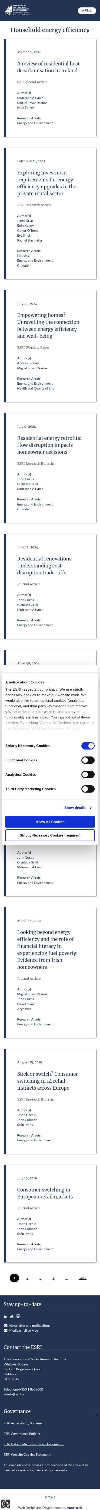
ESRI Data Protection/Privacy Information (34, 1444)
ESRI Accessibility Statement (24, 1423)
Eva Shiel (23, 235)
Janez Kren (25, 220)
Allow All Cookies (50, 822)
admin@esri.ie (14, 1394)
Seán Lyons (25, 1125)
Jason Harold (26, 1115)
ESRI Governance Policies (22, 1434)
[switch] (88, 760)
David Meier (26, 1004)
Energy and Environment (35, 123)
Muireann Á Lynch (30, 98)
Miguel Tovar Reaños (32, 103)
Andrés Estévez (28, 363)
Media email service (23, 1330)
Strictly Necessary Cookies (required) (50, 835)
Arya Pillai (24, 1009)
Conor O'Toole (27, 230)
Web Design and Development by (50, 1508)
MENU (87, 11)
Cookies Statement (48, 728)
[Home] (17, 15)
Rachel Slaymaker (30, 240)
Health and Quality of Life (35, 388)
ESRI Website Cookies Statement (27, 1454)
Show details (75, 808)
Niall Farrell (26, 107)
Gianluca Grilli (27, 484)
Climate (23, 265)
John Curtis (25, 479)
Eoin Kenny (25, 225)
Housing (23, 256)
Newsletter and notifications (29, 1325)
